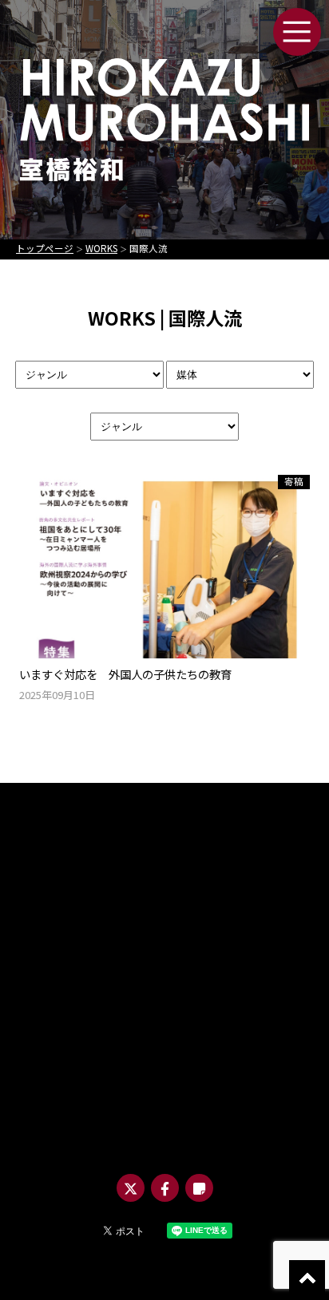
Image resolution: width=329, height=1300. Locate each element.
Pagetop (307, 1278)
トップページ (44, 248)
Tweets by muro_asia (123, 840)
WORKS (101, 248)
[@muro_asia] (131, 1188)
